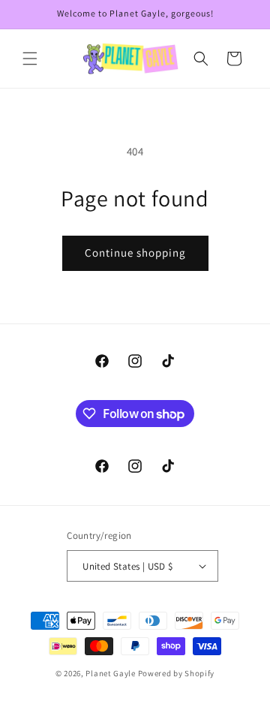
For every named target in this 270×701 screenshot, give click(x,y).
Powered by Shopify (176, 673)
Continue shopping (135, 252)
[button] (30, 58)
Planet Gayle (110, 673)
